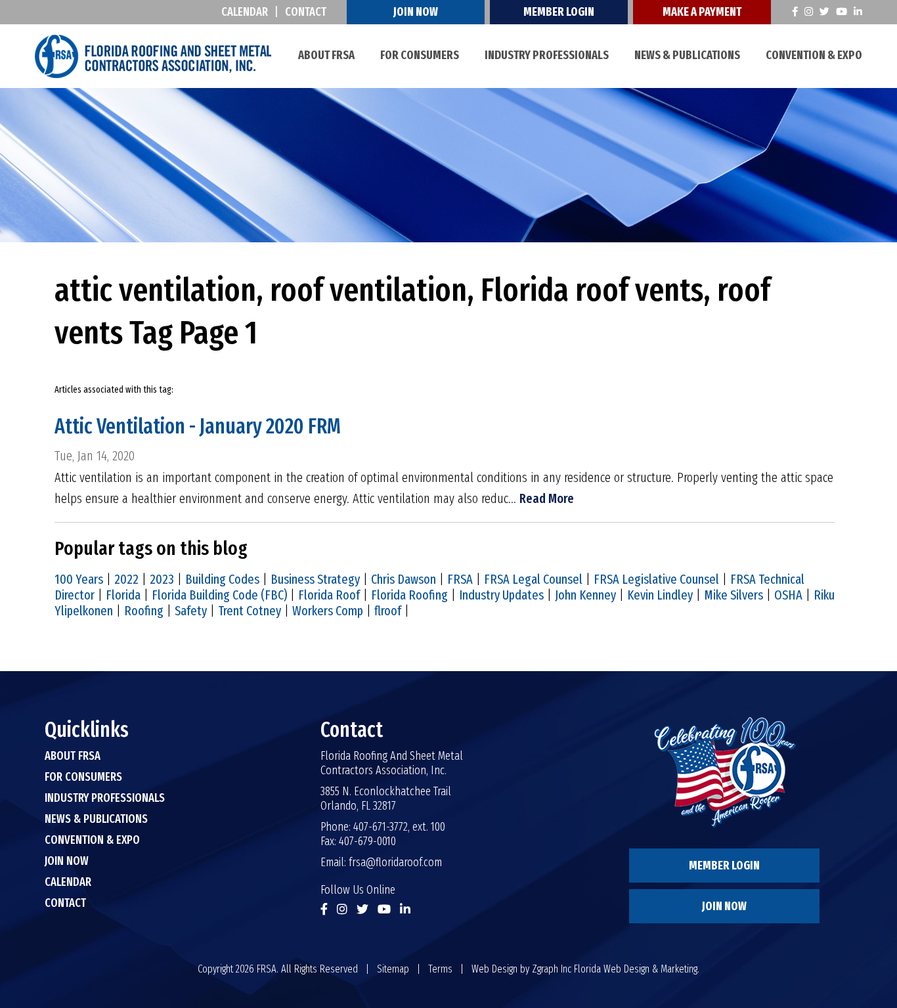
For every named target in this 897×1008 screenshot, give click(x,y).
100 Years (79, 579)
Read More (546, 498)
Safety (191, 611)
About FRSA (326, 55)
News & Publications (687, 55)
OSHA (788, 595)
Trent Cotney (249, 611)
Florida (123, 595)
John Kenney (585, 595)
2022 (126, 579)
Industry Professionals (547, 55)
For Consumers (419, 55)
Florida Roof (329, 595)
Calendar (244, 12)
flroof (387, 611)
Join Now (415, 12)
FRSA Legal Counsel (533, 579)
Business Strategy (315, 579)
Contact (305, 12)
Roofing (144, 611)
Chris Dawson (403, 579)
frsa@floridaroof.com (395, 862)
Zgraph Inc (551, 969)
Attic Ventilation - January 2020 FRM (198, 426)
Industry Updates (501, 595)
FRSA (460, 579)
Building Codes (222, 579)
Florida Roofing (409, 595)
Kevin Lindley (660, 595)
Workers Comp (327, 611)
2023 (162, 579)
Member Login (558, 12)
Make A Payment (702, 12)
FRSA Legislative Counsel (656, 579)
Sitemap (393, 969)
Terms (440, 969)
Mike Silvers (733, 595)
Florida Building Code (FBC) (219, 595)
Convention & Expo (814, 55)
